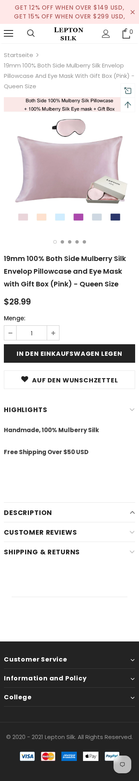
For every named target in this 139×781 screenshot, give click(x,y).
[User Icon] (106, 34)
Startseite (18, 55)
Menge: (14, 318)
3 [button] (69, 242)
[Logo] (68, 33)
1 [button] (55, 242)
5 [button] (84, 242)
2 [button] (62, 242)
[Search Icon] (31, 33)
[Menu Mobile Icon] (8, 33)
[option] (69, 162)
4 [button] (77, 242)
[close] (132, 12)
